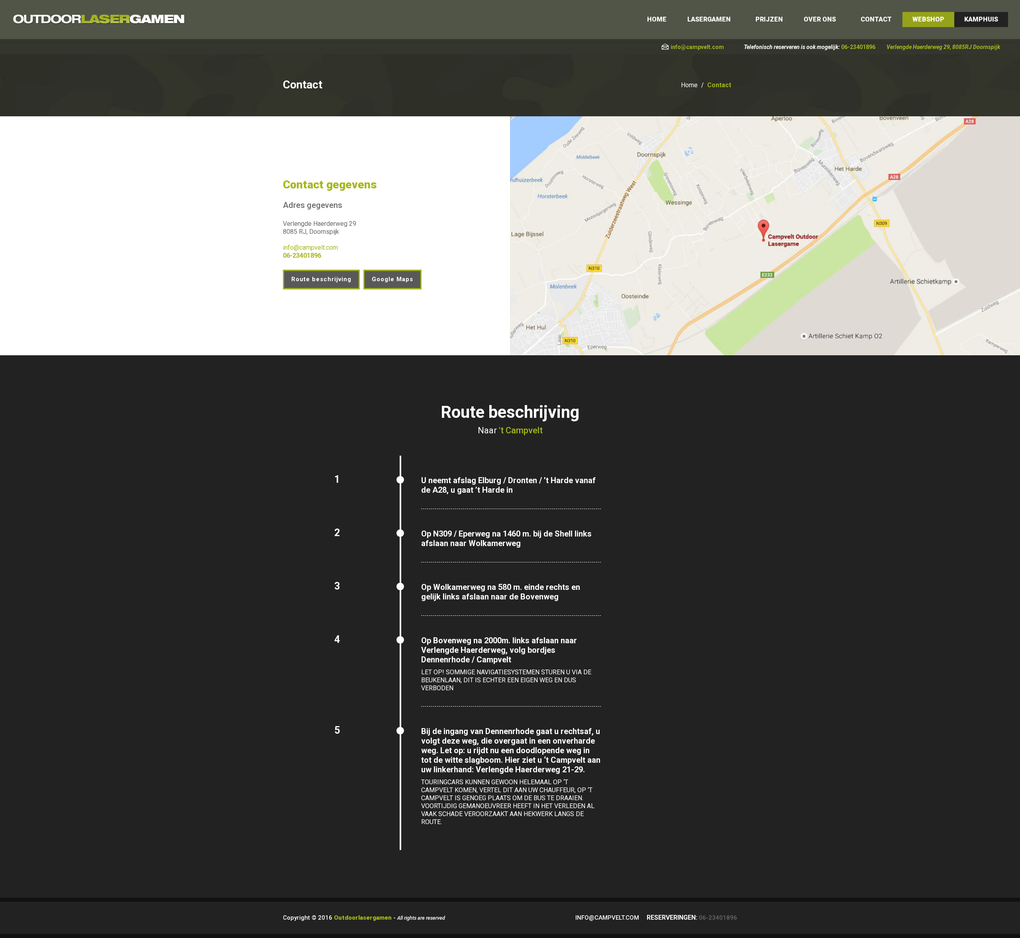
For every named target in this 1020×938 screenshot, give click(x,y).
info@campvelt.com (697, 47)
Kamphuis (981, 19)
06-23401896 (858, 47)
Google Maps (392, 279)
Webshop (928, 19)
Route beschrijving (321, 279)
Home (657, 19)
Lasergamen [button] (709, 19)
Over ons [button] (820, 19)
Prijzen (769, 19)
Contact (876, 19)
